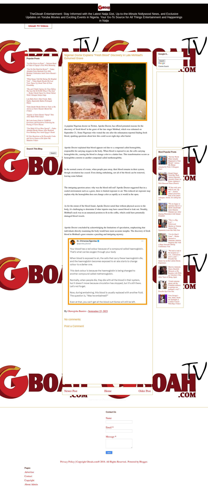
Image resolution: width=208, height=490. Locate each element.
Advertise (29, 472)
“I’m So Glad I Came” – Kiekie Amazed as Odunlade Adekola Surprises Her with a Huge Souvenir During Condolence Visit (169, 240)
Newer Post (70, 391)
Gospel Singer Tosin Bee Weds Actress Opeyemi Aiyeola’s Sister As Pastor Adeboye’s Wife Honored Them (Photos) (169, 178)
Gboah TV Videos (38, 26)
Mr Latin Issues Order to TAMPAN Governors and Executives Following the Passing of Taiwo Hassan (40, 122)
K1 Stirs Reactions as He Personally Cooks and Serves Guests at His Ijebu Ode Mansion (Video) (41, 138)
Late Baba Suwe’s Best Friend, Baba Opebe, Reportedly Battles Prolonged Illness (39, 101)
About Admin (31, 484)
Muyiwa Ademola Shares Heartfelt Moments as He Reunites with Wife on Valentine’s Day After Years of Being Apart (170, 272)
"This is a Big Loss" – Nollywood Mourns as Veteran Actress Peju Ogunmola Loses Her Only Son (169, 225)
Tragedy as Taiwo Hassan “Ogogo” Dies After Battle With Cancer (40, 115)
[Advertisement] (104, 37)
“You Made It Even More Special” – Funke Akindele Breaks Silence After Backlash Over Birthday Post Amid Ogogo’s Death (41, 130)
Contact (28, 476)
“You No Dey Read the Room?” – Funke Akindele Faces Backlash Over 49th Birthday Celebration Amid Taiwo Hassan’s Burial (41, 72)
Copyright (29, 480)
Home (107, 391)
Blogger (143, 461)
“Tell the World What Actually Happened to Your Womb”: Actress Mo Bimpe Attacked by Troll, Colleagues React (169, 163)
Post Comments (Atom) (114, 399)
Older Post (145, 391)
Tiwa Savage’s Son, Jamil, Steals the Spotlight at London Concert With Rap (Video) (174, 299)
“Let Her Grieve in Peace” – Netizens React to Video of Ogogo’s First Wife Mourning (41, 64)
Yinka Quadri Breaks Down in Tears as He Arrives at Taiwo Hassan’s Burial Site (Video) (41, 109)
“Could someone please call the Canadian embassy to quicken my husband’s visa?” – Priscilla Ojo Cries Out (169, 286)
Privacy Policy (67, 461)
